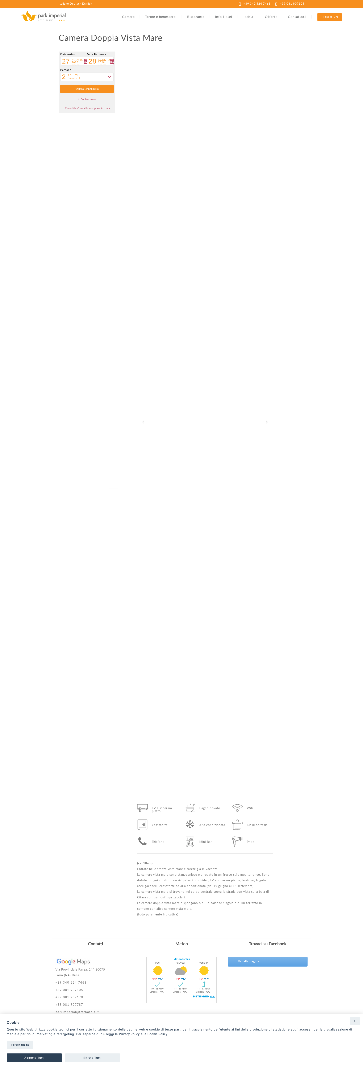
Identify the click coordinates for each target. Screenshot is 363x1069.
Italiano (64, 4)
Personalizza (20, 1044)
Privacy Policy (129, 1034)
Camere (128, 17)
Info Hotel (223, 17)
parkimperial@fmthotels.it (77, 1012)
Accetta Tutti (34, 1057)
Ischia (248, 17)
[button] (73, 61)
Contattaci (297, 17)
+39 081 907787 (69, 1004)
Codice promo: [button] (89, 99)
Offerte (271, 17)
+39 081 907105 (292, 4)
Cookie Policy (157, 1034)
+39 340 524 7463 (257, 4)
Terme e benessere (160, 17)
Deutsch (75, 4)
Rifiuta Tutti (92, 1057)
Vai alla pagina (248, 961)
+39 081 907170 (69, 997)
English (87, 4)
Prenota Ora (330, 17)
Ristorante (196, 17)
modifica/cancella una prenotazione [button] (88, 108)
